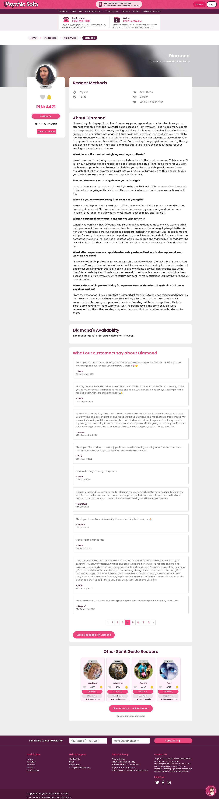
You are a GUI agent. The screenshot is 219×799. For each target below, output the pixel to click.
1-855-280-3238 (81, 21)
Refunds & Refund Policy (123, 762)
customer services (162, 769)
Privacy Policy (118, 759)
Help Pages (74, 764)
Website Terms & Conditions (125, 764)
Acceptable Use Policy (80, 767)
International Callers (51, 797)
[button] (211, 791)
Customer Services (151, 11)
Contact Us (74, 759)
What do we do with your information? (130, 770)
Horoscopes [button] (112, 11)
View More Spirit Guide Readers (131, 708)
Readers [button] (63, 11)
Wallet (74, 11)
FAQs (71, 762)
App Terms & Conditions (123, 767)
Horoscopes (33, 770)
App (81, 11)
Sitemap (67, 797)
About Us (31, 762)
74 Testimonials (47, 124)
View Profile (92, 696)
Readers (31, 764)
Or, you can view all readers (131, 715)
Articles (136, 11)
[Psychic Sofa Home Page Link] (22, 4)
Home (33, 37)
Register (199, 4)
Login (211, 4)
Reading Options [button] (93, 11)
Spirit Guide (70, 37)
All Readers (50, 37)
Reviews (126, 11)
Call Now (44, 116)
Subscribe (171, 740)
